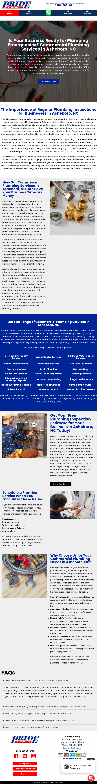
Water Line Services (48, 363)
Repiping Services (81, 373)
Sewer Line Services (16, 373)
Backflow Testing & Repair (16, 384)
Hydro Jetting (80, 369)
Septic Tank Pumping (48, 384)
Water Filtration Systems (81, 389)
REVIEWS (87, 14)
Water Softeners (48, 389)
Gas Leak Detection (81, 363)
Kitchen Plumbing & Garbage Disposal (16, 379)
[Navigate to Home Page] (16, 5)
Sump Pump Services (81, 384)
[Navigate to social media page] (16, 756)
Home (29, 14)
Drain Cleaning (48, 369)
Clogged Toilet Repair (81, 379)
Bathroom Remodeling (48, 379)
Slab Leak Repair (16, 389)
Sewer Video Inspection (48, 373)
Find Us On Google (72, 748)
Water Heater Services (48, 356)
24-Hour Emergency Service (16, 357)
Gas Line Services (16, 369)
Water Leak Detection (16, 363)
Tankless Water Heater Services (81, 357)
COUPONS (67, 14)
